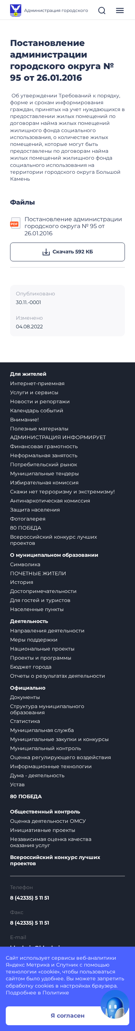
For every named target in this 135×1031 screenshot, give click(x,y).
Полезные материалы (39, 428)
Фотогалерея (27, 519)
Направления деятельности (47, 630)
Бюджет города (30, 667)
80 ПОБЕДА (25, 528)
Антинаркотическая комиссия (50, 500)
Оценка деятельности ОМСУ (48, 821)
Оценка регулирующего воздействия (60, 757)
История (21, 582)
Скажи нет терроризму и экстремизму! (62, 491)
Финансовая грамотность (44, 446)
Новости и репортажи (40, 401)
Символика (25, 564)
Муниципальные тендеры (44, 473)
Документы (25, 697)
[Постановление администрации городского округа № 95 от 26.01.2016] (16, 226)
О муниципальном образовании (54, 555)
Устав (17, 784)
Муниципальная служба (42, 730)
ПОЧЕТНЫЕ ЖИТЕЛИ (38, 573)
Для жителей (28, 374)
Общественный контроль (45, 812)
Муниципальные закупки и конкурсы (59, 739)
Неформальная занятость (43, 455)
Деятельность (29, 621)
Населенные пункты (37, 609)
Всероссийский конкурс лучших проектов (53, 540)
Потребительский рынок (43, 464)
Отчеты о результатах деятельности (57, 676)
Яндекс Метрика (28, 964)
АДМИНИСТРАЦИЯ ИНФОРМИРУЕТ (58, 437)
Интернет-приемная (37, 383)
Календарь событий (36, 410)
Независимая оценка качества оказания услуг (50, 842)
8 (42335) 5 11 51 (29, 898)
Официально (27, 688)
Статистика (25, 721)
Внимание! (24, 419)
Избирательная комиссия (44, 482)
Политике (55, 992)
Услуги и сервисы (34, 392)
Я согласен (68, 1015)
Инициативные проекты (42, 830)
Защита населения (35, 509)
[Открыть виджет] (114, 1004)
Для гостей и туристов (40, 600)
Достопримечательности (43, 591)
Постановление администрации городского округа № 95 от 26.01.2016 (73, 226)
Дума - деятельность (37, 775)
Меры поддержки (34, 639)
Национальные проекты (42, 648)
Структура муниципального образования (47, 709)
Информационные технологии (51, 766)
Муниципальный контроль (45, 748)
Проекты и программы (40, 658)
